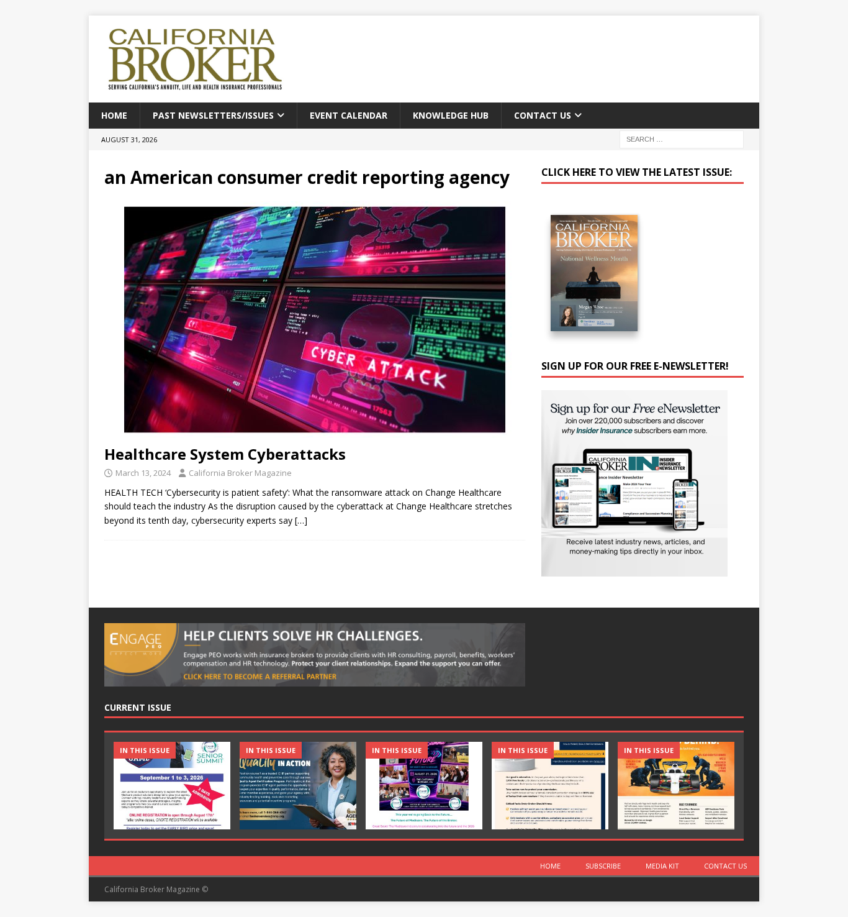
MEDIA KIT (662, 865)
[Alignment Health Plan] (676, 785)
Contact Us (542, 115)
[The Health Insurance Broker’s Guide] (550, 785)
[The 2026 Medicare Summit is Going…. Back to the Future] (424, 785)
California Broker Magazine (240, 472)
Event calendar (348, 115)
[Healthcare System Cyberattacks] (314, 319)
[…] (301, 520)
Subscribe (603, 865)
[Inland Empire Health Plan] (298, 785)
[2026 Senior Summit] (172, 785)
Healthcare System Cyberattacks (225, 454)
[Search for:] (682, 139)
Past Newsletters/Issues (213, 115)
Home (114, 115)
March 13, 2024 (143, 472)
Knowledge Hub (451, 115)
